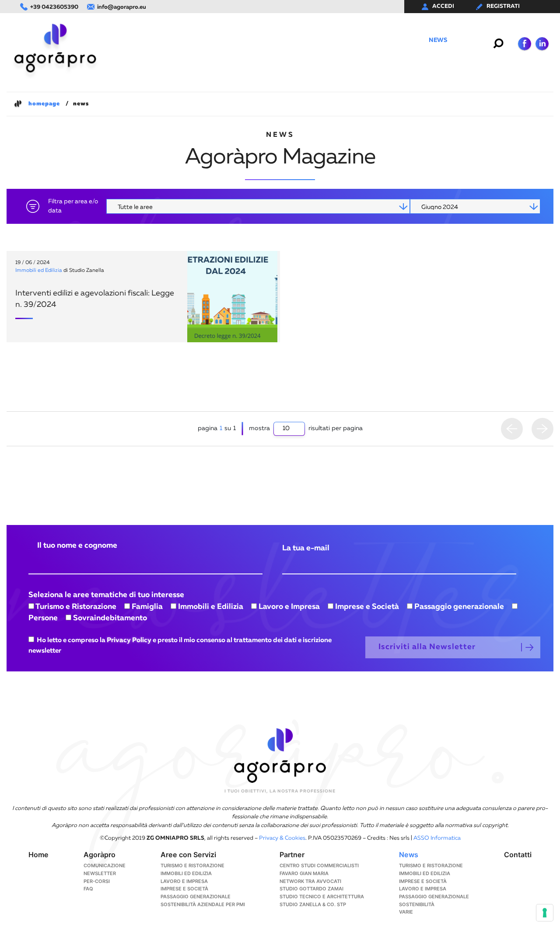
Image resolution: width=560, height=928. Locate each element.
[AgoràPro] (55, 48)
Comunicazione (393, 40)
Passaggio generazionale (196, 896)
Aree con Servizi (188, 854)
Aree (268, 40)
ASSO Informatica (437, 838)
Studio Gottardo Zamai (311, 889)
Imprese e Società (184, 889)
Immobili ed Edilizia (38, 270)
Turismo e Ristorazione (192, 865)
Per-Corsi (341, 40)
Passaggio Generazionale (434, 896)
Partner (301, 40)
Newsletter (100, 873)
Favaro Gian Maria (304, 873)
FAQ (88, 889)
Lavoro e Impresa (184, 881)
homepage (44, 104)
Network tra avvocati (310, 881)
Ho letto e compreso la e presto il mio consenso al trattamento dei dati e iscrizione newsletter (180, 645)
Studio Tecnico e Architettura (322, 896)
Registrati (503, 6)
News (438, 40)
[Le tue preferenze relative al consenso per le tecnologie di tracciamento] (544, 912)
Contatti (471, 40)
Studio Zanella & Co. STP (313, 904)
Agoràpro (232, 40)
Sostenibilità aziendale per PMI (203, 904)
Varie (406, 912)
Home (195, 40)
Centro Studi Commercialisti (319, 865)
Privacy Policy (129, 640)
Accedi (443, 6)
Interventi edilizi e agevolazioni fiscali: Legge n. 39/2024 (94, 299)
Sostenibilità (416, 904)
